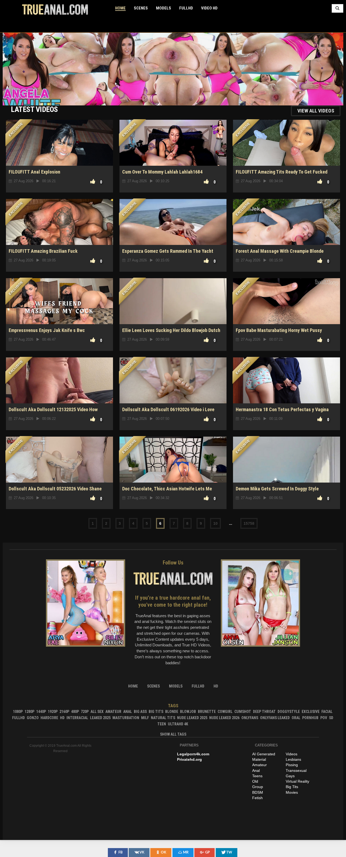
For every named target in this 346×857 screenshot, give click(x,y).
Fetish (257, 798)
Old (255, 781)
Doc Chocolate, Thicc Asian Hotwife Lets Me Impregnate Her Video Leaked (167, 491)
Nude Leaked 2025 (192, 718)
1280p (29, 711)
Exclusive (311, 711)
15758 (249, 523)
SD (331, 718)
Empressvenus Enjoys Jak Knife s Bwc (47, 330)
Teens (257, 776)
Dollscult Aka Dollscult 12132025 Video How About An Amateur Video (53, 412)
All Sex (97, 711)
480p (75, 711)
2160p (64, 711)
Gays (290, 776)
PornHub (310, 718)
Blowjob (188, 711)
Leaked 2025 (100, 718)
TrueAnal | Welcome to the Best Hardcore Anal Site (55, 9)
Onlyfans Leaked (275, 718)
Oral (296, 718)
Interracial (77, 718)
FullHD (186, 8)
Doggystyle (289, 711)
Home (120, 8)
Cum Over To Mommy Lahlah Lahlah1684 (162, 172)
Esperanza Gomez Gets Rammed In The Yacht (167, 251)
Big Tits (156, 711)
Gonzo (33, 718)
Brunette (207, 711)
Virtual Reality (297, 781)
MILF (145, 718)
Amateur (113, 711)
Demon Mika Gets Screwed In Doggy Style (277, 488)
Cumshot (242, 711)
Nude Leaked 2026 (224, 718)
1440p (41, 711)
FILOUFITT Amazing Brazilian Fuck (43, 251)
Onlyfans (249, 718)
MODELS (163, 8)
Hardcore (49, 718)
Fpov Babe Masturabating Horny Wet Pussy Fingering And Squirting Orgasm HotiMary (279, 333)
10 (215, 523)
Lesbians (293, 759)
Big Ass (140, 711)
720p (85, 711)
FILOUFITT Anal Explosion (34, 172)
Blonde (171, 711)
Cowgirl (225, 711)
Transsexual (296, 770)
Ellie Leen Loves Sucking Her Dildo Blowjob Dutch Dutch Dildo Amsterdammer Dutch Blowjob (171, 333)
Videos (291, 754)
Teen (161, 724)
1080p (18, 711)
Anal (127, 711)
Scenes (141, 8)
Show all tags (173, 734)
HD (62, 718)
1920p (53, 711)
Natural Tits (163, 718)
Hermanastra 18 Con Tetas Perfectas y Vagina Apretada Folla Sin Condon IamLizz (282, 412)
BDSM (257, 792)
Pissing (292, 765)
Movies (292, 792)
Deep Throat (264, 711)
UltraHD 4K (178, 724)
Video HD (209, 8)
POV (323, 718)
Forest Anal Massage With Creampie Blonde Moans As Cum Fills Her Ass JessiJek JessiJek (284, 254)
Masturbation (125, 718)
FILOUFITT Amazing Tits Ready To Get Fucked (281, 172)
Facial (326, 711)
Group (257, 787)
